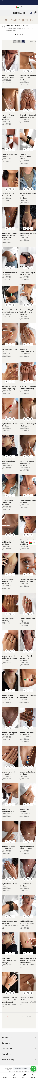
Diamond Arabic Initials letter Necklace (8, 117)
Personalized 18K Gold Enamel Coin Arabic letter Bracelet (10, 1000)
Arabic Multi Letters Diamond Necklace (27, 922)
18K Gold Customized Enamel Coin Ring (28, 580)
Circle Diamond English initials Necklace (7, 581)
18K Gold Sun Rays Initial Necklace (26, 999)
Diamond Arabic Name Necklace (8, 77)
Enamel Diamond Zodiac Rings (8, 773)
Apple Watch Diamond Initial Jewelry (25, 156)
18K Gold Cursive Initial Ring (8, 620)
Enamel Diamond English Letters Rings (9, 657)
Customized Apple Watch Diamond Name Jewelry (27, 312)
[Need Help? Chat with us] (33, 1069)
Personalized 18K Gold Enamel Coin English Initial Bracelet (28, 960)
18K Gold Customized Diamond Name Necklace (28, 78)
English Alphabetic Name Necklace (27, 848)
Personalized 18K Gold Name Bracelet (28, 234)
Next (29, 1017)
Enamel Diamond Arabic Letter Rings (27, 350)
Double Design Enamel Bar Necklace (10, 696)
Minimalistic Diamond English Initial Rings (28, 116)
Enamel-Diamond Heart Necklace (8, 810)
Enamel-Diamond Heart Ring (26, 810)
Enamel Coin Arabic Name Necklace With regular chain (10, 235)
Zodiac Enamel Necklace (25, 885)
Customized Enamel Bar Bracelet (9, 274)
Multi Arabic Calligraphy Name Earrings (9, 960)
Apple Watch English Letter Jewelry (27, 274)
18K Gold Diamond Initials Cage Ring (9, 387)
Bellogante (27, 1071)
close (2, 1)
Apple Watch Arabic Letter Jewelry (9, 922)
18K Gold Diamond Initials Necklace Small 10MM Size (27, 542)
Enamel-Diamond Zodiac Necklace (8, 848)
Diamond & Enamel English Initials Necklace (27, 463)
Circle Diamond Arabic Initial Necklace (7, 502)
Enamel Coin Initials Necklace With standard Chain (27, 735)
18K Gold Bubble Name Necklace (8, 195)
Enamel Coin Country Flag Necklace (28, 696)
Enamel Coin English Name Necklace (9, 734)
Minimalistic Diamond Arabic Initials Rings (28, 387)
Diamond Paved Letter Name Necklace (26, 658)
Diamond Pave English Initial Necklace (28, 425)
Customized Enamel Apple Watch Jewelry (10, 311)
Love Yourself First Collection (8, 462)
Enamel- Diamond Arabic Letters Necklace (8, 542)
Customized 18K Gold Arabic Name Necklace (28, 196)
